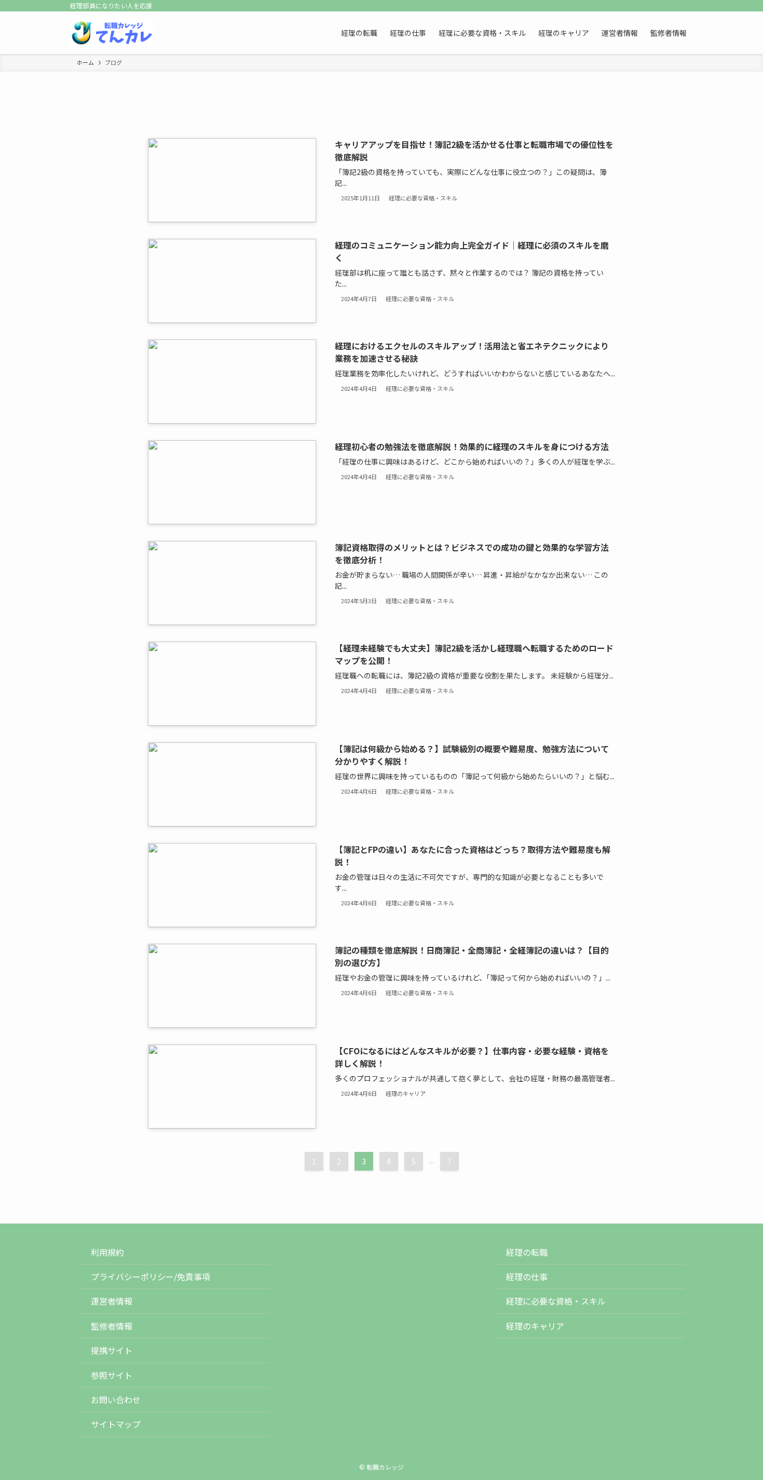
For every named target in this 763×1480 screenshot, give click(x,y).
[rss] (672, 5)
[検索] (686, 5)
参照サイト (111, 1375)
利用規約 (107, 1252)
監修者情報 (111, 1326)
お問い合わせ (116, 1399)
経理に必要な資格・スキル (556, 1301)
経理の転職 (527, 1252)
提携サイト (111, 1350)
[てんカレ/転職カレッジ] (112, 33)
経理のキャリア (535, 1326)
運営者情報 (111, 1301)
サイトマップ (116, 1424)
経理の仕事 (527, 1276)
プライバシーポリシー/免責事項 (150, 1276)
